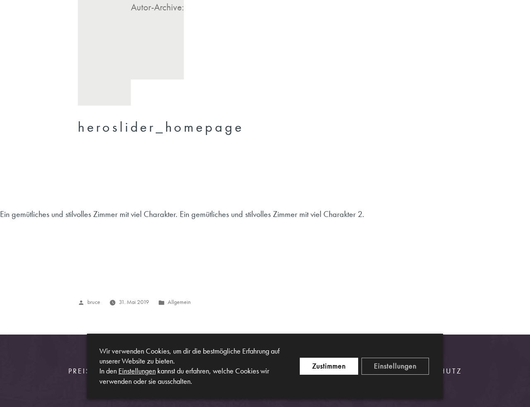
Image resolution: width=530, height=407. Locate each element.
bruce (93, 302)
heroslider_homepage (161, 127)
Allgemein (179, 302)
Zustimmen (329, 366)
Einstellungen (137, 371)
